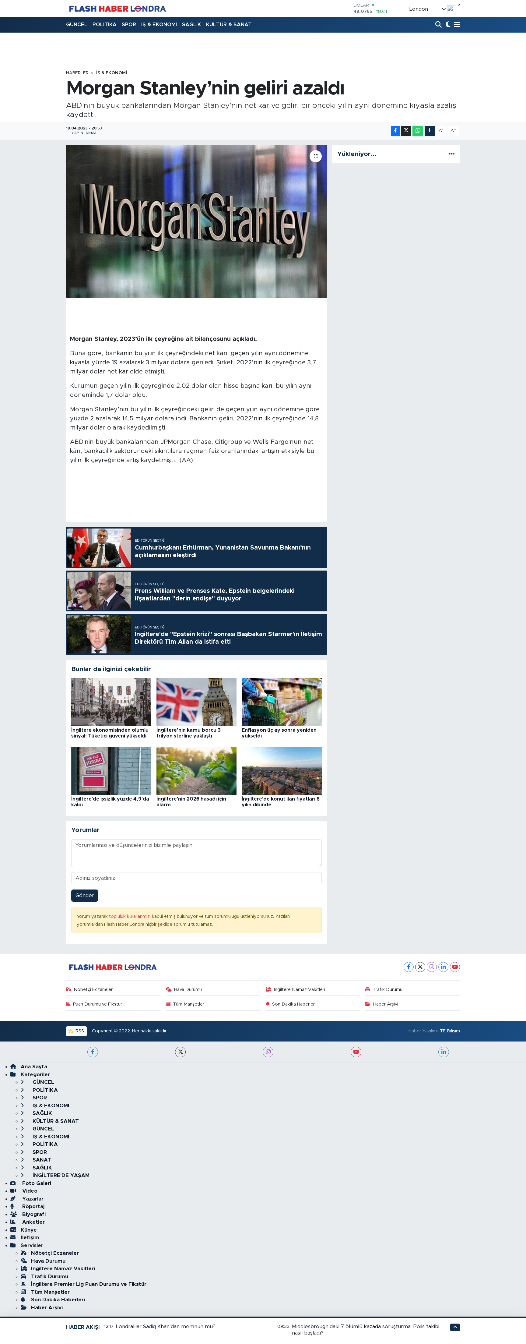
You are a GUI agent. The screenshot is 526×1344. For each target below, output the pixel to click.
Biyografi (33, 1214)
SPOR (129, 24)
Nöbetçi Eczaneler (93, 989)
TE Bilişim (450, 1031)
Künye (29, 1230)
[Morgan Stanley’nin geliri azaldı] (196, 221)
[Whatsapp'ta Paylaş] (417, 131)
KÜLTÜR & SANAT (229, 24)
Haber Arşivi (385, 1004)
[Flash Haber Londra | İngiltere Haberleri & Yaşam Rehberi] (117, 8)
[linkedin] (443, 1052)
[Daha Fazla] (430, 131)
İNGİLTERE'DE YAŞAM (60, 1175)
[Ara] (439, 24)
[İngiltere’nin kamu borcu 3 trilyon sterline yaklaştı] (196, 701)
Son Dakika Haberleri (294, 1004)
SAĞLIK (191, 24)
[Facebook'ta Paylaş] (395, 131)
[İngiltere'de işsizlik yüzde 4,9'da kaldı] (111, 770)
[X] (420, 967)
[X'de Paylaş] (406, 131)
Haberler (77, 73)
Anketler (33, 1222)
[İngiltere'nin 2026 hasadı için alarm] (196, 770)
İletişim (30, 1237)
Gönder (84, 895)
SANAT (41, 1159)
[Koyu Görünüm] (447, 24)
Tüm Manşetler (188, 1004)
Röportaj (32, 1206)
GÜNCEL (76, 24)
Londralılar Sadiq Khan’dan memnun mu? (166, 1326)
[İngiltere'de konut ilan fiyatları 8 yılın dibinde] (282, 770)
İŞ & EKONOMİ (159, 24)
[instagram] (268, 1052)
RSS (79, 1031)
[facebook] (92, 1052)
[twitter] (180, 1052)
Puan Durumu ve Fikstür (97, 1004)
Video (29, 1191)
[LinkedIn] (443, 967)
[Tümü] (452, 154)
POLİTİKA (105, 24)
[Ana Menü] (456, 24)
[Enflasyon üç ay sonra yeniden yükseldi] (282, 701)
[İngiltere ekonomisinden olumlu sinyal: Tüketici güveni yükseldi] (111, 701)
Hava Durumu (188, 989)
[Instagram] (432, 967)
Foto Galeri (36, 1183)
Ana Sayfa (34, 1066)
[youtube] (356, 1052)
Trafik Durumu (387, 989)
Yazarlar (32, 1198)
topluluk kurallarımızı (130, 916)
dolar (97, 372)
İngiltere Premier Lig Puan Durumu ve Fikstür (88, 1284)
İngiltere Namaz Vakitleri (299, 989)
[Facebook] (409, 967)
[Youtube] (455, 967)
